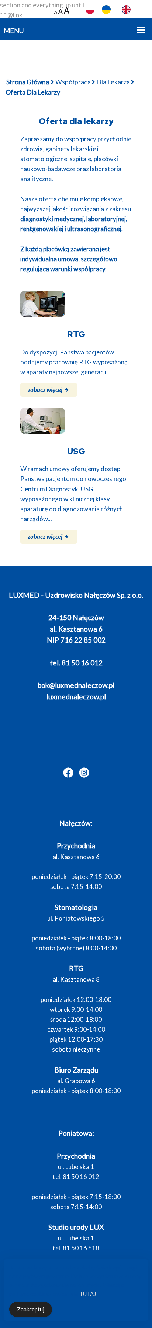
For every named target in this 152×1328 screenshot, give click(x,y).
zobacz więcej (45, 389)
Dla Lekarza (113, 82)
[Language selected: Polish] (119, 9)
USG (76, 451)
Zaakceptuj (30, 1309)
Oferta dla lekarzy (76, 121)
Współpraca (73, 82)
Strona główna (27, 82)
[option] (108, 9)
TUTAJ (87, 1293)
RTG (76, 334)
